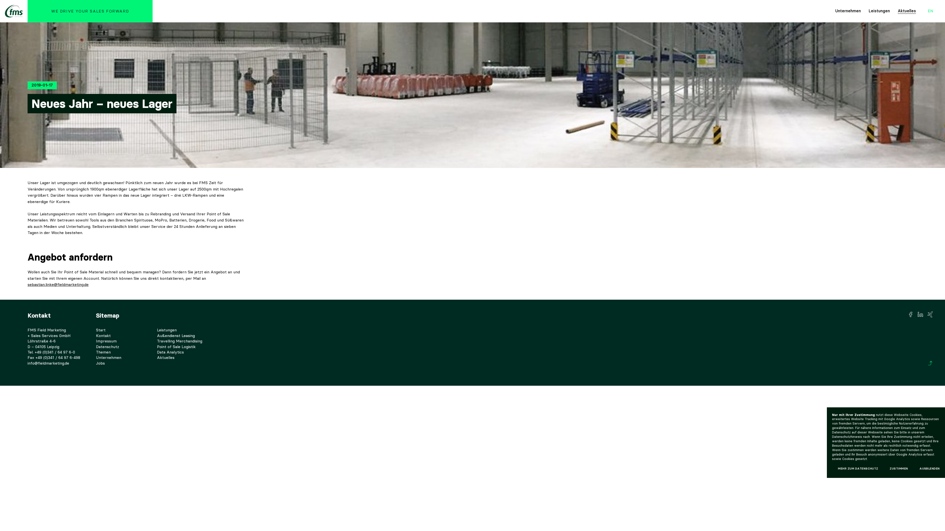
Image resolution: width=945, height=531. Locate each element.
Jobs (100, 363)
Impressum (106, 341)
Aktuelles (907, 11)
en (930, 11)
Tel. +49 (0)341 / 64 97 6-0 (51, 352)
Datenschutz (107, 346)
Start (101, 330)
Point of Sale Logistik (176, 346)
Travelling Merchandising (179, 341)
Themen (103, 352)
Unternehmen (848, 11)
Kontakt (103, 335)
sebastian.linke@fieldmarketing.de (58, 284)
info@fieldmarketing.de (48, 363)
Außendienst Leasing (176, 335)
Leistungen (879, 11)
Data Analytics (170, 352)
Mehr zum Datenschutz (858, 468)
